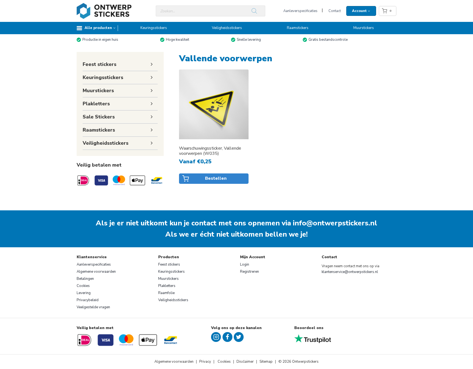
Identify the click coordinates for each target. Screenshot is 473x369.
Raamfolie (166, 292)
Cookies (83, 285)
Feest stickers (169, 264)
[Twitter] (239, 337)
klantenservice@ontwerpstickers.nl (350, 271)
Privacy (205, 361)
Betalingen (85, 278)
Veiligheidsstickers (227, 27)
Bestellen (216, 178)
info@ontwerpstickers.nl (335, 223)
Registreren (249, 271)
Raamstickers (297, 27)
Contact (334, 10)
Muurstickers (363, 27)
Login (244, 264)
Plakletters (166, 285)
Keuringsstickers (153, 27)
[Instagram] (216, 337)
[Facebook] (227, 337)
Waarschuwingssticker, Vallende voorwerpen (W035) (210, 151)
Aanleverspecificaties (300, 10)
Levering (84, 292)
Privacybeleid (88, 300)
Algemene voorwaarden (96, 271)
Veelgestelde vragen (93, 307)
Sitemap (266, 361)
